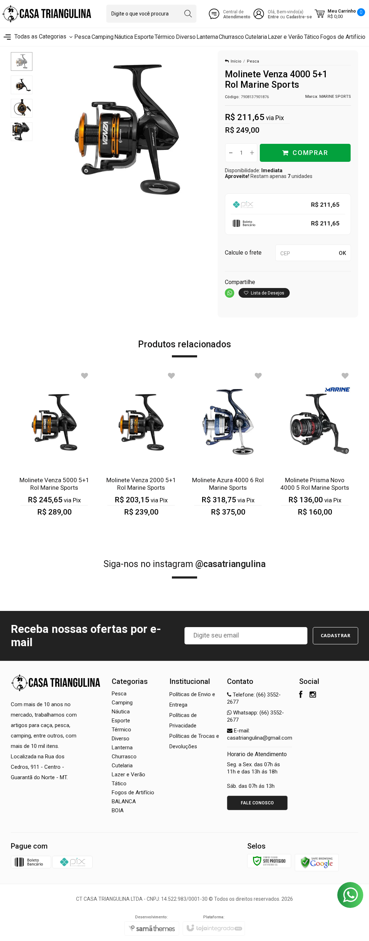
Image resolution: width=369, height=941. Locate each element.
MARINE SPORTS (335, 96)
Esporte (121, 720)
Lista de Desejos (267, 293)
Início (236, 61)
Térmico (121, 729)
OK (342, 253)
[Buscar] (188, 14)
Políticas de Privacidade (183, 720)
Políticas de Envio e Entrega (192, 699)
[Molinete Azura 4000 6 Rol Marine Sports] (228, 448)
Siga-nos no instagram (184, 564)
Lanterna (122, 747)
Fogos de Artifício (133, 792)
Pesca (253, 61)
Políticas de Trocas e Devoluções (194, 741)
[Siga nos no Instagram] (313, 695)
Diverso (120, 738)
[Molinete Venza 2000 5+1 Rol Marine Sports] (141, 448)
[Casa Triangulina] (47, 14)
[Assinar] (336, 635)
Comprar (310, 152)
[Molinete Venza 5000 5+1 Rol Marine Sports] (54, 448)
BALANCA (124, 801)
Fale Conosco (257, 802)
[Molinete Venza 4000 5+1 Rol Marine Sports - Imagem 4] (21, 131)
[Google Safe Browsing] (317, 862)
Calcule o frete (243, 252)
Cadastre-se (299, 16)
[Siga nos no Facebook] (300, 695)
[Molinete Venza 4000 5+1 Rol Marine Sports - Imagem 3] (21, 108)
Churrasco (124, 756)
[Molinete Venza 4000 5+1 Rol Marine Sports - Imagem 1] (21, 61)
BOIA (118, 810)
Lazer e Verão (128, 774)
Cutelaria (122, 765)
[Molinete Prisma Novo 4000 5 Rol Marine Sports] (314, 448)
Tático (119, 783)
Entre (273, 16)
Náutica (121, 711)
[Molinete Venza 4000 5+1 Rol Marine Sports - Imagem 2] (21, 85)
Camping (122, 702)
